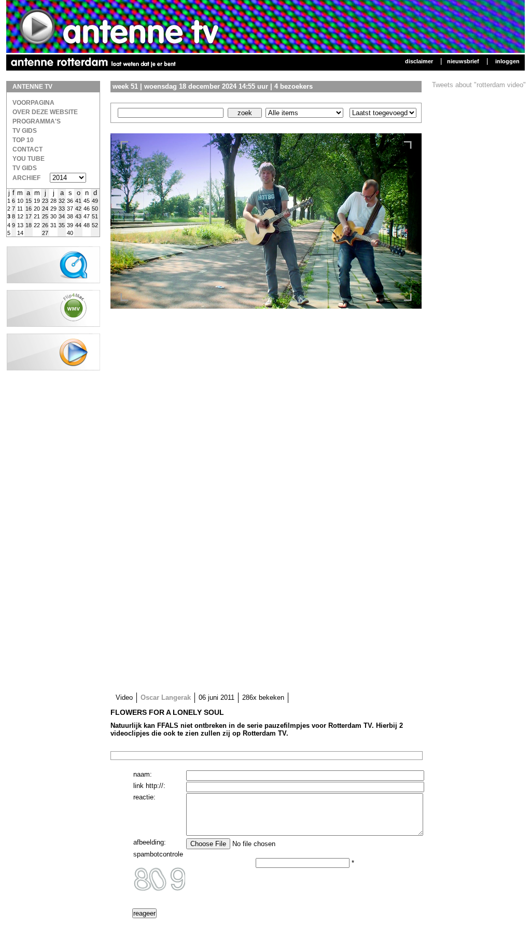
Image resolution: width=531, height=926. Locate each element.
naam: (142, 774)
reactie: (144, 797)
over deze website (45, 112)
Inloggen (507, 61)
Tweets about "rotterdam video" (479, 85)
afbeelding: (149, 842)
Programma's (36, 121)
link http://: (149, 786)
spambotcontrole (158, 854)
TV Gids (24, 130)
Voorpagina (33, 102)
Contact (27, 149)
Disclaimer (419, 61)
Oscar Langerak (166, 697)
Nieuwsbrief (463, 61)
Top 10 (23, 140)
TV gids (24, 168)
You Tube (28, 158)
